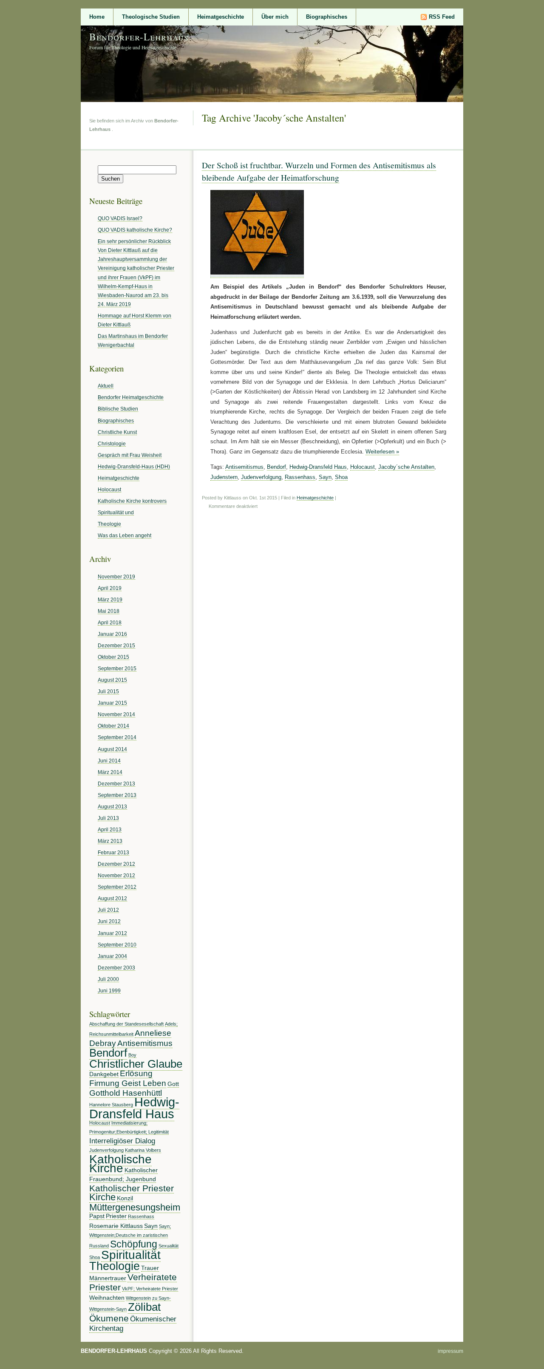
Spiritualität (131, 1254)
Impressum (450, 1351)
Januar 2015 (112, 703)
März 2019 (110, 599)
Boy (132, 1054)
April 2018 (110, 622)
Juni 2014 (109, 760)
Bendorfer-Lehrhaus (139, 36)
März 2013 (110, 841)
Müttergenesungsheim (134, 1207)
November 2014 (116, 714)
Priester (116, 1216)
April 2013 (110, 829)
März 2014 (110, 772)
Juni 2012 (109, 921)
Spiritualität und (116, 512)
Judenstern (224, 477)
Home (97, 17)
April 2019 (110, 588)
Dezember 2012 (116, 864)
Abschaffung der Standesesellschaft (126, 1023)
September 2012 (117, 887)
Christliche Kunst (117, 432)
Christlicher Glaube (135, 1063)
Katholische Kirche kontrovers (132, 501)
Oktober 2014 (113, 725)
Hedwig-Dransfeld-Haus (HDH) (134, 466)
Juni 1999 (109, 990)
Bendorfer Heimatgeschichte (131, 397)
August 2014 (112, 749)
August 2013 (112, 806)
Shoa (341, 477)
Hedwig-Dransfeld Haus (318, 467)
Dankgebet (104, 1074)
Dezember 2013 (116, 783)
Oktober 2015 (113, 657)
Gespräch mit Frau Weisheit (130, 455)
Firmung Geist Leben (127, 1083)
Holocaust (362, 467)
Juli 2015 (108, 691)
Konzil (125, 1198)
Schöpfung (133, 1244)
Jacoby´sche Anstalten (406, 467)
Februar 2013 (113, 852)
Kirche (102, 1197)
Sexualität (168, 1245)
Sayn (325, 477)
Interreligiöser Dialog (122, 1141)
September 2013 (117, 795)
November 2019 (116, 576)
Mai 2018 (108, 611)
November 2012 (116, 875)
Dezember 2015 (116, 645)
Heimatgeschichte (220, 17)
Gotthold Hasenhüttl (125, 1092)
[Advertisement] (34, 147)
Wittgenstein (138, 1298)
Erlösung (136, 1073)
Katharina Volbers (143, 1150)
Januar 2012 (112, 933)
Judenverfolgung (261, 477)
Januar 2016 (112, 634)
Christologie (112, 443)
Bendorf (276, 467)
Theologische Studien (151, 17)
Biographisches (326, 17)
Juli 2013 (108, 818)
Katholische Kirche (120, 1163)
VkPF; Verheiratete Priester (150, 1288)
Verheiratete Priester (133, 1282)
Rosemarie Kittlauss (116, 1225)
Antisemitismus (244, 467)
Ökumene (109, 1318)
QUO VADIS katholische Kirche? (135, 229)
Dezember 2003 (116, 967)
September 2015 (117, 668)
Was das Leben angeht (124, 535)
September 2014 (117, 737)
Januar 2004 (112, 956)
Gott (173, 1083)
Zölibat (144, 1307)
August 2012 (112, 898)
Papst (97, 1216)
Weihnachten (107, 1297)
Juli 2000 (108, 979)
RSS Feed (442, 17)
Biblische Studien (118, 408)
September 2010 (117, 944)
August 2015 (112, 680)
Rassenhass (300, 477)
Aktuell (105, 385)
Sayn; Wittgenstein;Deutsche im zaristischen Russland (130, 1236)
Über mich (275, 17)
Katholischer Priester (131, 1188)
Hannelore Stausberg (111, 1104)
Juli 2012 (108, 910)
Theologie (109, 524)
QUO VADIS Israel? (120, 218)
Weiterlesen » (382, 451)
